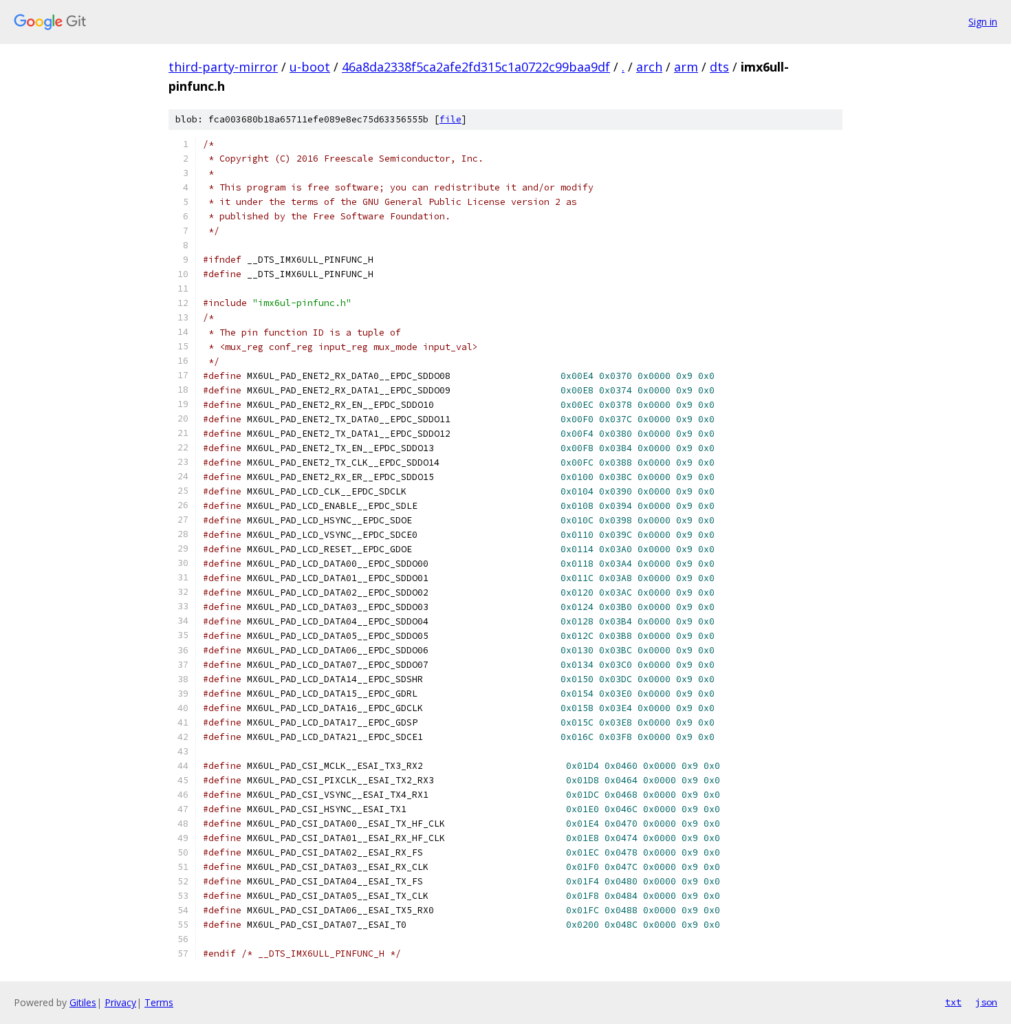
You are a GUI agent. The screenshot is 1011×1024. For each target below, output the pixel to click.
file (450, 119)
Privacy (120, 1002)
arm (686, 66)
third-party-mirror (223, 66)
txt (953, 1002)
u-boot (310, 66)
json (986, 1002)
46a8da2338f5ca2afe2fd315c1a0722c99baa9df (476, 66)
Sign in (982, 21)
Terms (158, 1002)
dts (719, 66)
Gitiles (82, 1002)
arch (649, 66)
